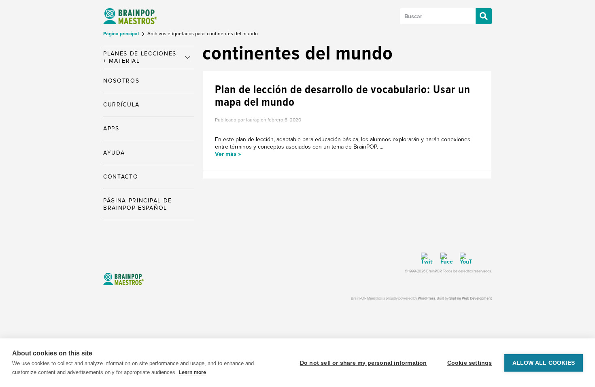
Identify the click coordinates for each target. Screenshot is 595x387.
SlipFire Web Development (470, 298)
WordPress (426, 298)
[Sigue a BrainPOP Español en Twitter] (427, 259)
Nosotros (121, 80)
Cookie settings (469, 363)
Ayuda (114, 152)
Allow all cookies (543, 363)
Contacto (120, 176)
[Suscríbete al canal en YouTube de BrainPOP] (463, 259)
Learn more (192, 372)
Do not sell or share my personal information (363, 363)
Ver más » (228, 154)
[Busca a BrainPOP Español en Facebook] (444, 259)
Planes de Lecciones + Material (139, 57)
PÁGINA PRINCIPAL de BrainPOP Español (137, 204)
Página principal (121, 34)
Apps (111, 128)
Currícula (121, 104)
